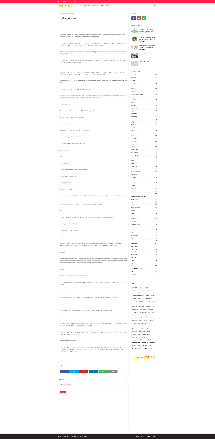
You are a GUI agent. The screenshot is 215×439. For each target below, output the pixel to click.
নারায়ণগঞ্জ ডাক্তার (144, 158)
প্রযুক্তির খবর (144, 174)
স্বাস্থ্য (144, 260)
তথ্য (144, 144)
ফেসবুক (144, 185)
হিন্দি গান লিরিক (144, 263)
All (144, 266)
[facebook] (154, 1)
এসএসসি (144, 102)
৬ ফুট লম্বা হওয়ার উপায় (144, 61)
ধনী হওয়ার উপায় (144, 155)
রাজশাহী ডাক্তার (144, 235)
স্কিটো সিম (144, 257)
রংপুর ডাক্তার (144, 230)
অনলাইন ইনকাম (144, 75)
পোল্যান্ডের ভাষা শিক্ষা (144, 171)
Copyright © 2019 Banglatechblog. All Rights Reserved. (72, 436)
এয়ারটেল (144, 100)
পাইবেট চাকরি (144, 166)
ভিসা (144, 213)
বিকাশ (144, 202)
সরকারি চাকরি (144, 246)
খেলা (144, 119)
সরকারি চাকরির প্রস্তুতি (144, 249)
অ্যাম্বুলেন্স (144, 77)
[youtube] (139, 18)
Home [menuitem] (80, 6)
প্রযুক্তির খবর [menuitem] (87, 6)
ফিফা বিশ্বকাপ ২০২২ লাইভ (144, 180)
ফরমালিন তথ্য (144, 177)
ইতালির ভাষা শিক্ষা (144, 83)
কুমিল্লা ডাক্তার (144, 111)
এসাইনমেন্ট (144, 105)
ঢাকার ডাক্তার (144, 141)
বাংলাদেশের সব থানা (144, 199)
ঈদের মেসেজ (144, 89)
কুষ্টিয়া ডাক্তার (144, 113)
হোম (60, 13)
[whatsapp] (144, 18)
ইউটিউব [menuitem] (102, 6)
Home (59, 1)
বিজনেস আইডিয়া (144, 205)
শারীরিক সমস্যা (64, 13)
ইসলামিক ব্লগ (144, 86)
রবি (144, 232)
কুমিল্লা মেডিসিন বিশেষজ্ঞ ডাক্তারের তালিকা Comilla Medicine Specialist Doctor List (148, 39)
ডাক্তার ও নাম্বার (144, 133)
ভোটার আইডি (144, 216)
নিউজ (144, 160)
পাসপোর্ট (144, 169)
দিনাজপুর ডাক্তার (144, 147)
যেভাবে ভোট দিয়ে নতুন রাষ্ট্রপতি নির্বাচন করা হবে (147, 55)
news (144, 271)
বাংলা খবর (144, 194)
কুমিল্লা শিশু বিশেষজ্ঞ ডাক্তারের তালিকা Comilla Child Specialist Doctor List (147, 47)
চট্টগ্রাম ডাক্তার (144, 122)
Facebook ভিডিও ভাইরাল (144, 268)
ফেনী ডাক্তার (144, 183)
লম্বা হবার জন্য (144, 241)
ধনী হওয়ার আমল (144, 152)
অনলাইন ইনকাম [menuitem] (95, 6)
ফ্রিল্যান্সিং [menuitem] (108, 6)
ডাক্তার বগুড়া (144, 136)
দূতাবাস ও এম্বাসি (144, 149)
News (62, 22)
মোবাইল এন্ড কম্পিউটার (144, 224)
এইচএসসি (144, 91)
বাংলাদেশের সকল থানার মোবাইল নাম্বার (144, 196)
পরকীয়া (144, 163)
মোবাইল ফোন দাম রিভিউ (144, 227)
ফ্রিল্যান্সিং (144, 188)
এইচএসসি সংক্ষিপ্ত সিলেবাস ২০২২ (144, 97)
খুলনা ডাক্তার (144, 116)
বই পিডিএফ (144, 191)
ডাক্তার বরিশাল (144, 138)
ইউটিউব (144, 80)
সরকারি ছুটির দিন (144, 252)
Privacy (74, 1)
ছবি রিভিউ (144, 127)
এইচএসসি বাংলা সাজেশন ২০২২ (144, 94)
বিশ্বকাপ (144, 210)
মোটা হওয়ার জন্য (144, 219)
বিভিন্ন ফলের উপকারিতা (144, 207)
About (64, 1)
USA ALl (144, 274)
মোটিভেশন (144, 221)
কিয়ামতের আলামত (144, 108)
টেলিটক (144, 130)
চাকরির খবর (144, 124)
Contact (69, 1)
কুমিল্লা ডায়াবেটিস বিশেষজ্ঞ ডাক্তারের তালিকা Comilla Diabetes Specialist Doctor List (146, 31)
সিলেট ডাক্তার (144, 254)
